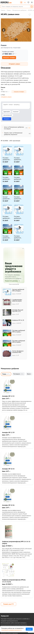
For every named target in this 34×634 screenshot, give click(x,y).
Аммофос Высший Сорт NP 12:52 (17, 310)
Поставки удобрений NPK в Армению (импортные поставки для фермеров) (18, 237)
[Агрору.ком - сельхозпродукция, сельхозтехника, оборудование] (6, 2)
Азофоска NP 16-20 (18, 320)
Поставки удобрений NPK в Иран (6, 178)
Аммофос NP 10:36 (8, 505)
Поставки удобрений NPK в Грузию (7, 217)
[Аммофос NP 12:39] (8, 429)
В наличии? (15, 111)
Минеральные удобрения (19, 10)
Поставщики (18, 374)
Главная (3, 10)
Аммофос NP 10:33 (8, 469)
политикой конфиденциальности (11, 630)
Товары (9, 10)
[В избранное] (29, 15)
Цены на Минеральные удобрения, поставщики (14, 128)
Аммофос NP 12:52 (8, 396)
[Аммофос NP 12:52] (8, 392)
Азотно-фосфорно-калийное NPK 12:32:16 (18, 352)
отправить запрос (6, 97)
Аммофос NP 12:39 (8, 432)
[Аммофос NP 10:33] (8, 465)
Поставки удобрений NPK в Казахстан (6, 237)
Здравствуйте (6, 111)
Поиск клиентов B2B (14, 284)
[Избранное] (28, 2)
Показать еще (8, 604)
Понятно (29, 629)
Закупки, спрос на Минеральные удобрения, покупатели (13, 133)
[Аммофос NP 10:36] (8, 501)
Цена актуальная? (7, 115)
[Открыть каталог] (21, 2)
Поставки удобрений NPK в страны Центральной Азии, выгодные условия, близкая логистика (18, 198)
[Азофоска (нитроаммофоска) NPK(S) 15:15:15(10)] (8, 576)
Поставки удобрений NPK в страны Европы (18, 178)
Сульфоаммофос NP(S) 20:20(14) (17, 300)
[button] (31, 6)
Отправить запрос (14, 64)
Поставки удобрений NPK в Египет (18, 158)
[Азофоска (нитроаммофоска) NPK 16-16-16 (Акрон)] (8, 538)
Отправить (7, 119)
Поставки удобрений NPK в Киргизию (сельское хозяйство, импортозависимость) (7, 158)
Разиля (3, 45)
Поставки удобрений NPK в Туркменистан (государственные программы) (18, 217)
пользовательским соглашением (11, 625)
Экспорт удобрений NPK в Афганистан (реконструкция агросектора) (7, 198)
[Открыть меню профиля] (31, 2)
